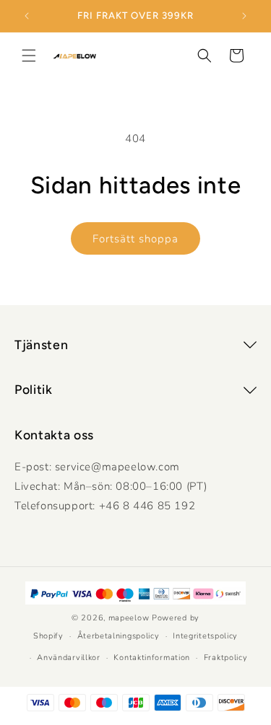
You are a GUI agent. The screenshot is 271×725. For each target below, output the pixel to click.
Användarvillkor (68, 657)
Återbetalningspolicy (118, 635)
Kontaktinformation (151, 657)
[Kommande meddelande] (244, 16)
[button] (29, 55)
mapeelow (129, 617)
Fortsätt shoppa (135, 239)
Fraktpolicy (226, 657)
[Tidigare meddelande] (27, 16)
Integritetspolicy (205, 635)
